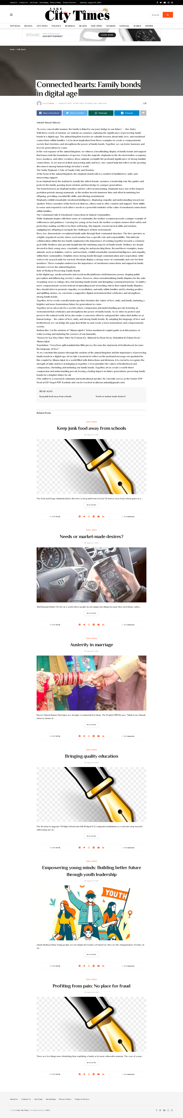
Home (12, 49)
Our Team (34, 3)
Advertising (43, 3)
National (124, 26)
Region (28, 26)
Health (83, 26)
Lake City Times (22, 1110)
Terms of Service (69, 3)
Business (70, 26)
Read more (91, 505)
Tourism (110, 26)
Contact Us (23, 3)
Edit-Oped (96, 26)
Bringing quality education (91, 756)
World (137, 26)
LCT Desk (50, 103)
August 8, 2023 (65, 103)
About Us (13, 3)
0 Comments (129, 517)
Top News (15, 26)
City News (42, 26)
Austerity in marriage (91, 644)
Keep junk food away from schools (55, 396)
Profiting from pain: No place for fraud (92, 985)
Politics (56, 26)
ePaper (149, 26)
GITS (48, 1110)
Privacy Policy (55, 3)
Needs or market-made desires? (111, 396)
